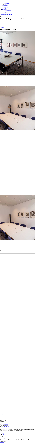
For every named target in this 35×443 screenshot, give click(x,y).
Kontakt (5, 4)
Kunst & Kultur (4, 9)
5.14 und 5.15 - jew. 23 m (4, 25)
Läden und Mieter (6, 3)
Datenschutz (4, 434)
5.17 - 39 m (2, 27)
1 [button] (0, 250)
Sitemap (3, 433)
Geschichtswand (6, 12)
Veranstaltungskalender (7, 10)
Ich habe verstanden (3, 441)
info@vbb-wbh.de (6, 426)
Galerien (5, 8)
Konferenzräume (6, 7)
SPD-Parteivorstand (7, 2)
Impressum (3, 432)
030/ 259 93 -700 (5, 424)
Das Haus (3, 1)
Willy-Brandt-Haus (3, 14)
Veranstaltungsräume (5, 5)
